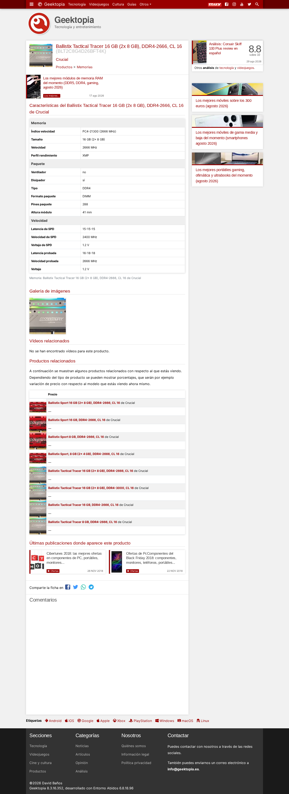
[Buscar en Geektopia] (257, 4)
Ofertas (55, 570)
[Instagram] (234, 4)
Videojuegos (99, 4)
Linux (205, 721)
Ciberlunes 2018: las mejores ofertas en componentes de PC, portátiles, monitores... (74, 558)
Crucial (62, 59)
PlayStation (143, 721)
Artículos (83, 754)
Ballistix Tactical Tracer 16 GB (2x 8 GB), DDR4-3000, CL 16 (91, 488)
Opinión (82, 763)
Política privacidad (136, 763)
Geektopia (54, 4)
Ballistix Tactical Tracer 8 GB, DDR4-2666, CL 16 (82, 522)
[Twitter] (250, 4)
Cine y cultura (40, 763)
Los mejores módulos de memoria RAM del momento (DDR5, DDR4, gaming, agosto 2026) (73, 83)
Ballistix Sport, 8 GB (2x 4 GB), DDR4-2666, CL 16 (83, 454)
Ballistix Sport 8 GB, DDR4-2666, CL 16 (76, 437)
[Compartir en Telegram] (92, 587)
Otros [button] (145, 4)
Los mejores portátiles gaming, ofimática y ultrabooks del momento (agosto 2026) (224, 175)
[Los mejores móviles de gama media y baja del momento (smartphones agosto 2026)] (227, 120)
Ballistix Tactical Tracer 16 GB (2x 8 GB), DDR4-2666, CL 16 (119, 46)
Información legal (135, 754)
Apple (105, 721)
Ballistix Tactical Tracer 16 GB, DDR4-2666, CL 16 (83, 505)
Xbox (121, 721)
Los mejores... (51, 95)
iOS (71, 721)
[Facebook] (227, 4)
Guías (131, 4)
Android (55, 721)
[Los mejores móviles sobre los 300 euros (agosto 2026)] (227, 89)
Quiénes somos (133, 746)
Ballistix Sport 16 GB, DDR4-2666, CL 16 (76, 420)
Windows (167, 721)
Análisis (82, 771)
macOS (187, 721)
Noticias (82, 746)
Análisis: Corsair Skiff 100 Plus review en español (225, 48)
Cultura (118, 4)
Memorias (84, 67)
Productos (64, 67)
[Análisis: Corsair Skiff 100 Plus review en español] (199, 52)
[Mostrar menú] (32, 4)
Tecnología (77, 4)
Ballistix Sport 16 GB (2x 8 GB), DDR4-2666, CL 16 (84, 402)
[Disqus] (107, 660)
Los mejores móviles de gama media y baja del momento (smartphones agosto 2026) (227, 138)
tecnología (226, 67)
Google (87, 721)
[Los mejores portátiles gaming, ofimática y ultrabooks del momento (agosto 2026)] (227, 158)
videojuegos (245, 67)
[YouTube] (242, 4)
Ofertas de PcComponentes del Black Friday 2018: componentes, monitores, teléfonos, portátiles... (151, 558)
